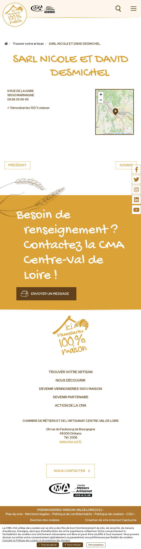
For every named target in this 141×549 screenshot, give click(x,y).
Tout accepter (49, 544)
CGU (129, 514)
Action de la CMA (70, 405)
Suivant (126, 165)
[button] (114, 110)
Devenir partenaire (70, 397)
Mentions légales (37, 514)
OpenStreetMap (120, 133)
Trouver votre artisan (71, 372)
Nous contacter (69, 471)
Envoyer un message (50, 294)
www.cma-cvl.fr (71, 442)
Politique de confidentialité (72, 514)
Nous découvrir (70, 380)
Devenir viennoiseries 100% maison (70, 389)
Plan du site (14, 514)
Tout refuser (73, 544)
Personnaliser (96, 544)
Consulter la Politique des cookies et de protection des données (36, 540)
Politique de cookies (109, 514)
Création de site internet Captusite (111, 520)
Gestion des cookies (45, 520)
